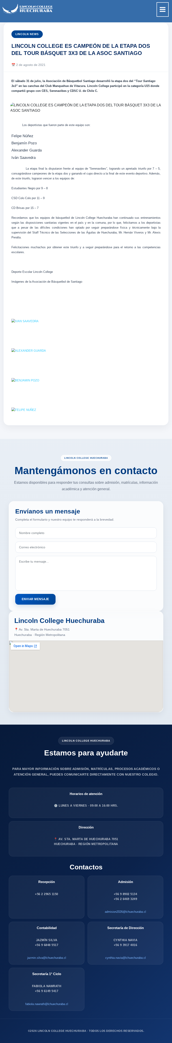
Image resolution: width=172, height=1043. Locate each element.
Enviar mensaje (35, 599)
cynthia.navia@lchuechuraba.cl (125, 957)
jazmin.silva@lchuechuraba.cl (46, 957)
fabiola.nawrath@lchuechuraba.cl (46, 1004)
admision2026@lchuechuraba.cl (125, 911)
